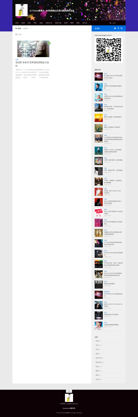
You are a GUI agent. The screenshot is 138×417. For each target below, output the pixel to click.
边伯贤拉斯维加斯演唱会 (111, 325)
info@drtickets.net (72, 404)
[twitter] (115, 29)
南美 (41, 23)
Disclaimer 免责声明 (69, 408)
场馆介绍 (49, 23)
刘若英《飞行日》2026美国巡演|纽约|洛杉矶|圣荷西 (112, 151)
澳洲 (72, 23)
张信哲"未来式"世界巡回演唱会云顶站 (32, 64)
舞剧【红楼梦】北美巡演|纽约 (113, 117)
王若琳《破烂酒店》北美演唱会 (113, 160)
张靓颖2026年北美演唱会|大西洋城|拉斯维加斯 (113, 233)
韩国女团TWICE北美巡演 (111, 314)
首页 (17, 23)
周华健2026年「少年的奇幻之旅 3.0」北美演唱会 (113, 107)
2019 (19, 34)
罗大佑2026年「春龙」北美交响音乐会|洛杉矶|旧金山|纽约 (113, 264)
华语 (35, 23)
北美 (29, 23)
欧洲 (65, 23)
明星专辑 (58, 23)
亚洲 (23, 23)
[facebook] (118, 29)
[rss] (121, 29)
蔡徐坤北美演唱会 (109, 284)
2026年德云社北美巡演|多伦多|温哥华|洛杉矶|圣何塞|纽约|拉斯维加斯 (113, 139)
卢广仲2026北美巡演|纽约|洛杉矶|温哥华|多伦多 (113, 243)
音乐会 (84, 23)
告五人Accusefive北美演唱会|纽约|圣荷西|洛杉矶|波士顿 (113, 274)
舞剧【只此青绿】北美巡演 (112, 127)
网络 (78, 23)
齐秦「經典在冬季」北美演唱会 (113, 170)
